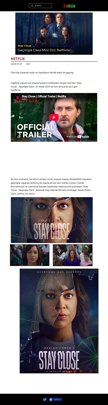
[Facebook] (51, 399)
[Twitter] (45, 399)
